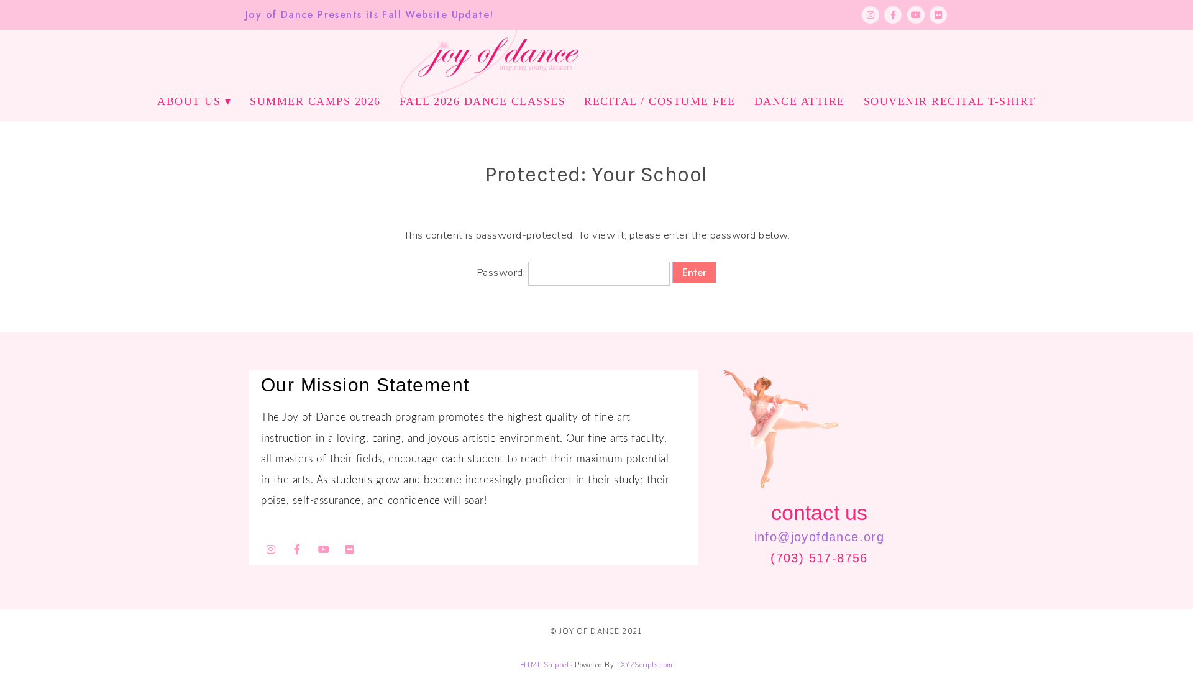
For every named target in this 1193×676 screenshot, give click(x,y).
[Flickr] (938, 15)
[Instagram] (870, 15)
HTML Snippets (546, 665)
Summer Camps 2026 (315, 101)
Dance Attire (799, 101)
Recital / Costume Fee (660, 101)
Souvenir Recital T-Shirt (950, 101)
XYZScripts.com (647, 665)
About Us (189, 101)
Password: (502, 272)
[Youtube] (916, 15)
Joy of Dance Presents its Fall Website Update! (369, 14)
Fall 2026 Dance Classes (483, 101)
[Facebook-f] (893, 15)
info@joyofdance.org (819, 537)
